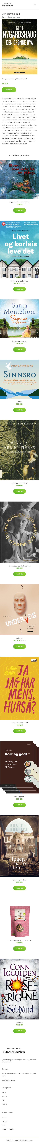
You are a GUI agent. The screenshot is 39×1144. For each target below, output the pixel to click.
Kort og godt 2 (19, 797)
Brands (4, 1096)
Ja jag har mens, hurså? (19, 723)
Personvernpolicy (8, 1129)
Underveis (19, 638)
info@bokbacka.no (8, 1081)
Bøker (13, 79)
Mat (3, 1100)
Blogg (4, 1117)
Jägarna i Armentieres (19, 483)
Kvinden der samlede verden (19, 566)
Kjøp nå (9, 90)
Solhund (19, 1023)
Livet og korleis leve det (19, 281)
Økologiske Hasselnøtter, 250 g (19, 940)
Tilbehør (4, 1104)
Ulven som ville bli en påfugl (19, 202)
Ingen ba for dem (19, 880)
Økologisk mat (21, 79)
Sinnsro (19, 402)
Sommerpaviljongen (19, 341)
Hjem (3, 17)
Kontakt (4, 1121)
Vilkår (4, 1125)
